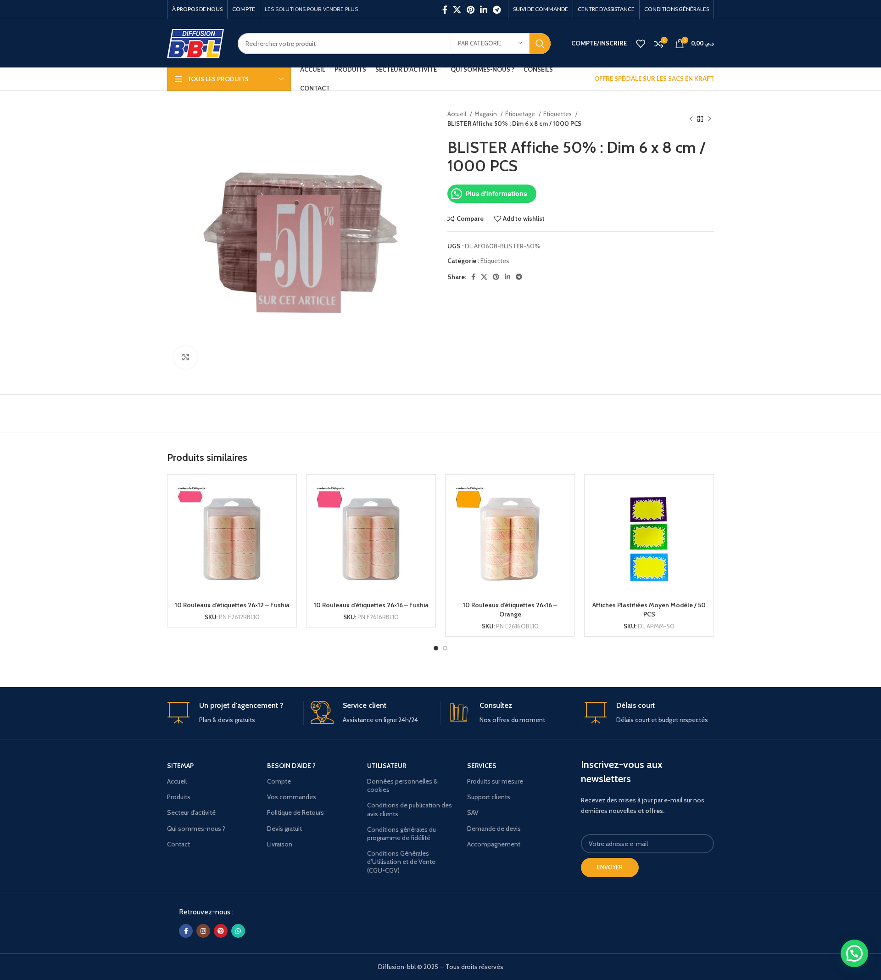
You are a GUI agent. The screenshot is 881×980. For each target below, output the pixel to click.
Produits (178, 797)
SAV (473, 812)
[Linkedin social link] (483, 10)
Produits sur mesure (495, 781)
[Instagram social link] (203, 931)
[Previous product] (691, 118)
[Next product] (709, 118)
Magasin (486, 114)
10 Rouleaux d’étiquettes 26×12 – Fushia (232, 605)
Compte (279, 781)
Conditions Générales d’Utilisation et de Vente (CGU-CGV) (401, 861)
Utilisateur (386, 766)
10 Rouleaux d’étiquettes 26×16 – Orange (510, 609)
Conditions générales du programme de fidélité (401, 833)
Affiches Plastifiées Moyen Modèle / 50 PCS (649, 609)
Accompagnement (493, 844)
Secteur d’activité (191, 812)
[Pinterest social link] (470, 10)
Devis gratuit (284, 828)
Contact (178, 844)
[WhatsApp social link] (238, 931)
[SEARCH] (540, 43)
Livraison (279, 844)
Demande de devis (494, 828)
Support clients (488, 797)
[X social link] (457, 10)
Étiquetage (520, 114)
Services (481, 766)
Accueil (457, 114)
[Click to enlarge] (185, 357)
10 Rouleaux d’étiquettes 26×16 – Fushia (371, 605)
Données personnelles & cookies (402, 785)
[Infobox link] (231, 713)
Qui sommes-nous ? (196, 828)
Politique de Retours (295, 812)
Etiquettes (558, 114)
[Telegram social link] (496, 10)
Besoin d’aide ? (291, 766)
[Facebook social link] (445, 10)
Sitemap (180, 766)
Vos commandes (291, 797)
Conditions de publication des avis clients (409, 809)
